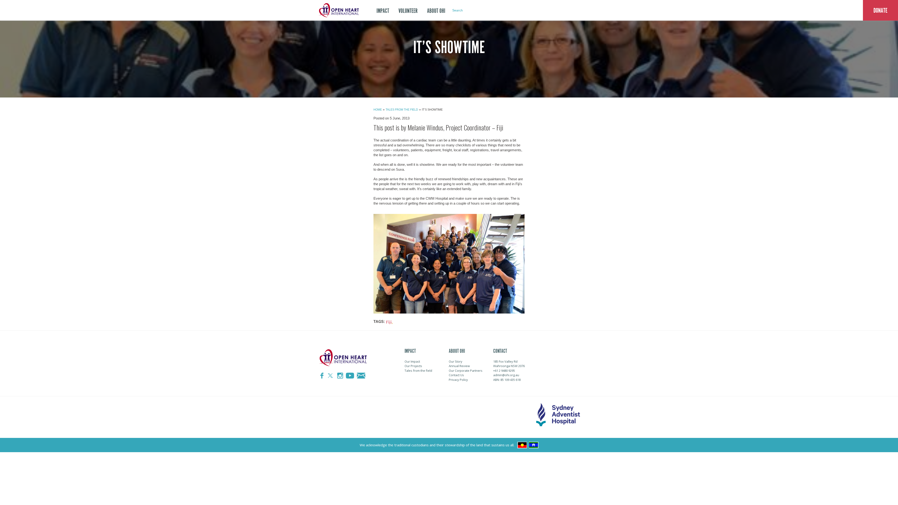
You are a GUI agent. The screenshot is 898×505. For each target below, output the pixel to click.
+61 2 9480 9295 (504, 370)
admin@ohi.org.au (506, 375)
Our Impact (412, 361)
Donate (880, 10)
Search (457, 10)
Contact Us (456, 375)
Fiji (389, 322)
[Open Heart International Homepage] (338, 10)
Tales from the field (402, 109)
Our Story (455, 361)
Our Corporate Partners (465, 370)
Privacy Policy (458, 380)
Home (377, 109)
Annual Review (459, 366)
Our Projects (413, 366)
